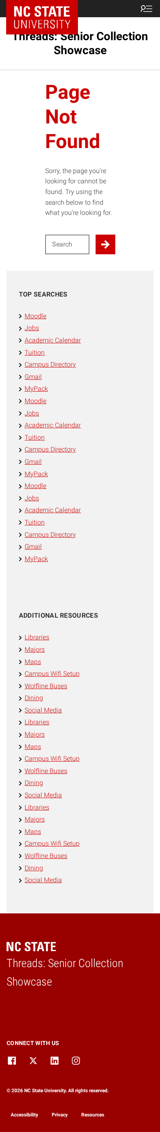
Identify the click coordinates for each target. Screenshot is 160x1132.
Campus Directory (50, 364)
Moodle (35, 316)
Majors (35, 649)
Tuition (35, 352)
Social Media (43, 710)
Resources (92, 1115)
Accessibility (24, 1115)
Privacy (60, 1115)
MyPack (36, 389)
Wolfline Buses (46, 686)
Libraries (37, 637)
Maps (33, 662)
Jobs (32, 328)
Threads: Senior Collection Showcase (80, 43)
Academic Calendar (53, 340)
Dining (34, 698)
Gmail (33, 377)
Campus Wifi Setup (52, 674)
